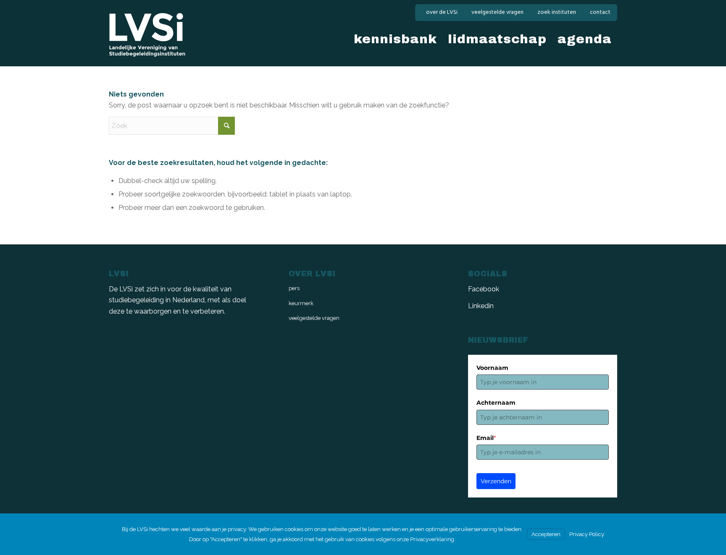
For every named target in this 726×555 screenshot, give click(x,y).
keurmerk (301, 303)
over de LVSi (442, 12)
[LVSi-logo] (147, 34)
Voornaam (492, 368)
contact (600, 12)
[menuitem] (442, 12)
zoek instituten (556, 12)
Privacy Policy (586, 534)
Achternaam (496, 402)
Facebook (483, 289)
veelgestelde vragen (497, 12)
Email (486, 438)
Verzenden (496, 481)
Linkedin (481, 306)
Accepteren (545, 534)
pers (294, 288)
